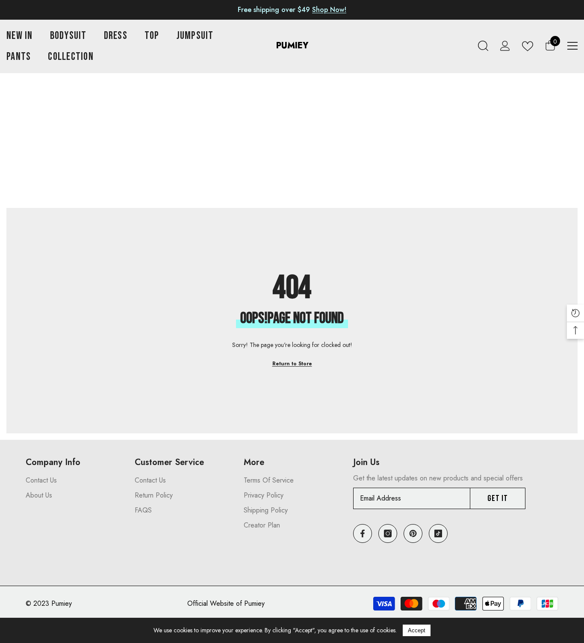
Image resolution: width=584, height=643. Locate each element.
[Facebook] (362, 533)
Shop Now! (329, 10)
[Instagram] (387, 533)
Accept (416, 630)
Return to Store (292, 363)
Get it (497, 498)
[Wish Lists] (527, 46)
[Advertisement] (292, 144)
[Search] (483, 46)
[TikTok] (438, 533)
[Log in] (505, 46)
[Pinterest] (413, 533)
